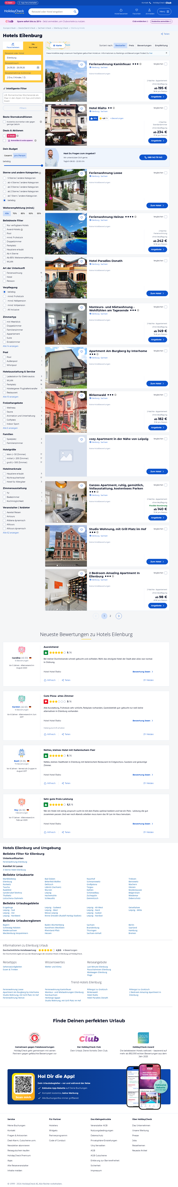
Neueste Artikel (139, 1150)
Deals (9, 3)
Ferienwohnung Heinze (106, 217)
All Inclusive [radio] (13, 309)
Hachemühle (51, 895)
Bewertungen (144, 45)
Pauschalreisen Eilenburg (99, 969)
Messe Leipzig (51, 913)
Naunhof (91, 878)
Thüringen (92, 930)
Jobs (134, 1140)
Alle (7, 213)
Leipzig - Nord (93, 910)
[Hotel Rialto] (66, 125)
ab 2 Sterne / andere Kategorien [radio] (23, 191)
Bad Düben (50, 878)
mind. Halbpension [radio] (17, 301)
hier (151, 53)
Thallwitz (7, 895)
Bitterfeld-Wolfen (53, 881)
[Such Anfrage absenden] (75, 11)
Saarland (133, 927)
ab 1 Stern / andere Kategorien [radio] (22, 196)
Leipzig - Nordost (95, 915)
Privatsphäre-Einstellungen (104, 1140)
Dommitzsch (92, 898)
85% (23, 213)
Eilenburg (7, 881)
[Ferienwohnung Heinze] (66, 233)
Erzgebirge (8, 907)
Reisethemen (138, 1145)
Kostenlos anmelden (161, 21)
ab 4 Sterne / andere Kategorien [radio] (23, 182)
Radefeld (7, 890)
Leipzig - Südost (94, 913)
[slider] (42, 165)
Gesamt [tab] (8, 155)
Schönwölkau (93, 892)
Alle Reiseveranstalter (18, 1165)
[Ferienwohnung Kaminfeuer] (66, 81)
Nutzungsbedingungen (102, 1130)
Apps (10, 1160)
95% (39, 213)
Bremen (132, 933)
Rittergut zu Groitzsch (97, 989)
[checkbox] (23, 123)
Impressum (96, 1170)
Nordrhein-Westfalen (55, 927)
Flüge (89, 975)
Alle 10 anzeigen (10, 397)
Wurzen (48, 890)
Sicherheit (96, 1165)
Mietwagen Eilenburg (97, 972)
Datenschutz (97, 1135)
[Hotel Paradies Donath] (66, 277)
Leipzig (48, 892)
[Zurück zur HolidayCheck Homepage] (14, 12)
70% (15, 213)
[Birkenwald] (66, 412)
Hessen (48, 933)
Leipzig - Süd (9, 910)
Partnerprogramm (58, 1135)
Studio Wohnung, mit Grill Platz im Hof (117, 529)
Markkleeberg (9, 878)
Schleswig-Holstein (11, 927)
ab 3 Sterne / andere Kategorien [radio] (23, 187)
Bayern (6, 925)
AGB (93, 1150)
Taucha (6, 887)
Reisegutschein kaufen (18, 1150)
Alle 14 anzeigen (10, 346)
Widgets (53, 1130)
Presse (135, 1135)
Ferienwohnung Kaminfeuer (110, 64)
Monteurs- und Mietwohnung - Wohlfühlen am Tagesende (112, 308)
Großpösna (92, 884)
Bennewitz (133, 881)
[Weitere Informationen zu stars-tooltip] (39, 173)
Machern (133, 884)
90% (31, 213)
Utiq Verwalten (98, 1145)
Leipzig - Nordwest (11, 915)
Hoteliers (53, 1125)
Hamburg (133, 930)
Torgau (90, 887)
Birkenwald (97, 395)
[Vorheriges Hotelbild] (48, 81)
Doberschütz (134, 898)
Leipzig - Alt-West (95, 907)
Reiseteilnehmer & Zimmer (18, 73)
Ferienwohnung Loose (105, 173)
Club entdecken (139, 21)
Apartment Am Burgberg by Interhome (118, 351)
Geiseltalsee (134, 907)
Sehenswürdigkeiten (12, 966)
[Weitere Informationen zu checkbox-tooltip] (40, 122)
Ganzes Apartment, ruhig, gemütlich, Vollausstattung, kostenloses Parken (116, 486)
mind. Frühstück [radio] (16, 296)
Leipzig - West (51, 910)
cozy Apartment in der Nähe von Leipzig (118, 439)
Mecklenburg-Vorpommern (15, 933)
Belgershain (134, 892)
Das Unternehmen (141, 1125)
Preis (131, 45)
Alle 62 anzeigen (11, 532)
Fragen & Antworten (17, 1135)
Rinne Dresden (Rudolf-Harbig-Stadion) (63, 915)
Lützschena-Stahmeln (13, 898)
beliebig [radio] (11, 200)
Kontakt (145, 3)
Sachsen (91, 925)
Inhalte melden (15, 1170)
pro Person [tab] (19, 155)
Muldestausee (135, 890)
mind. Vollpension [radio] (16, 305)
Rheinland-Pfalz (52, 930)
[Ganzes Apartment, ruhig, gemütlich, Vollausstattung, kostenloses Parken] (66, 502)
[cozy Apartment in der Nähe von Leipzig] (66, 455)
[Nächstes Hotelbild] (83, 81)
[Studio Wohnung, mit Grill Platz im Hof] (66, 546)
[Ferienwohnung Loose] (66, 189)
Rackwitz (7, 884)
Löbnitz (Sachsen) (53, 887)
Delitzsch (49, 884)
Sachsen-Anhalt (94, 933)
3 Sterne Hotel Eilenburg (14, 870)
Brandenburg (93, 927)
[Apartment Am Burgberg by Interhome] (66, 368)
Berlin (131, 925)
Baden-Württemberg (54, 925)
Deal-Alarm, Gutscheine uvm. (22, 1140)
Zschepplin (92, 895)
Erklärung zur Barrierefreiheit (105, 1160)
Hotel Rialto (98, 108)
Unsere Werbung (140, 1130)
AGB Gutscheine (99, 1155)
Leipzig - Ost (8, 913)
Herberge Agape (52, 997)
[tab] (13, 46)
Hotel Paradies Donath (106, 261)
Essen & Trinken (10, 969)
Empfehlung (161, 45)
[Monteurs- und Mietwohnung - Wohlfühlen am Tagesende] (66, 324)
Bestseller (120, 45)
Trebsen (132, 878)
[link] (121, 11)
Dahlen (90, 890)
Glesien (132, 887)
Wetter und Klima (53, 966)
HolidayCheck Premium (19, 1155)
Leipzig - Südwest (53, 907)
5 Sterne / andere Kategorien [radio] (22, 178)
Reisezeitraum (12, 63)
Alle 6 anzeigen (10, 428)
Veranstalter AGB (99, 1125)
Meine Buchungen (16, 1125)
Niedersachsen (10, 930)
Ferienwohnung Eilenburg (15, 862)
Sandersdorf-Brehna (12, 892)
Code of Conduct (57, 1140)
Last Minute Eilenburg (97, 966)
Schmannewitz (93, 881)
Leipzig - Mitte (135, 910)
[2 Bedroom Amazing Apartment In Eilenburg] (66, 590)
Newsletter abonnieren (19, 1145)
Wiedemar (133, 895)
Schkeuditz (50, 898)
